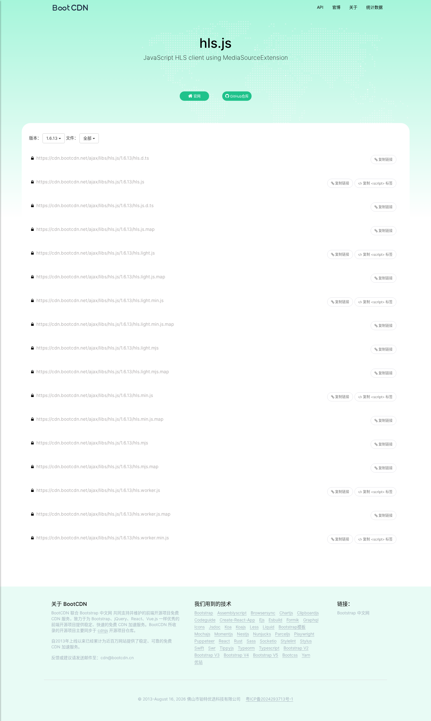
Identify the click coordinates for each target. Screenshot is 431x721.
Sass (251, 640)
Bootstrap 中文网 (96, 612)
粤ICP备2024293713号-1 (269, 698)
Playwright (304, 633)
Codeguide (205, 619)
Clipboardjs (308, 612)
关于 (353, 7)
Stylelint (288, 640)
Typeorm (246, 647)
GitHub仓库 (239, 96)
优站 (198, 661)
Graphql (310, 619)
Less (254, 626)
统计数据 (374, 7)
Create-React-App (237, 619)
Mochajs (202, 633)
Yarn (306, 654)
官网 (197, 96)
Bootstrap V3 (207, 654)
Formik (292, 619)
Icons (199, 626)
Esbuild (275, 619)
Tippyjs (227, 647)
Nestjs (243, 633)
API (320, 7)
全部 (88, 138)
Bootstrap (203, 612)
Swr (212, 647)
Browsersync (263, 612)
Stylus (306, 640)
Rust (238, 640)
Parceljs (282, 633)
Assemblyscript (232, 612)
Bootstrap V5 (265, 654)
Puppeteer (204, 640)
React (224, 640)
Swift (199, 647)
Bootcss (290, 654)
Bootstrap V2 (296, 647)
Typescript (269, 647)
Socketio (268, 640)
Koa (228, 626)
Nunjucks (262, 633)
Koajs (241, 626)
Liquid (268, 626)
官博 (336, 7)
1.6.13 (52, 138)
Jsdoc (214, 626)
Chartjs (286, 612)
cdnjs (103, 630)
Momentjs (223, 633)
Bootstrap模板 (292, 626)
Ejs (261, 619)
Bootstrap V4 (236, 654)
